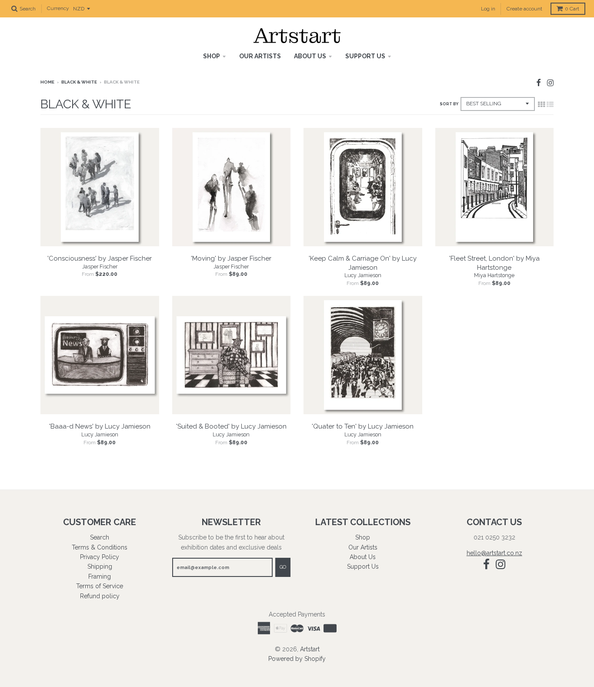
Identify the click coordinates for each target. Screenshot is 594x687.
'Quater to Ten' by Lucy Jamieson (363, 426)
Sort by (449, 104)
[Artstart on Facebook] (538, 83)
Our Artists (260, 56)
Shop (211, 56)
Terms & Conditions (99, 547)
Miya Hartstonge (494, 275)
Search (99, 537)
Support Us (365, 56)
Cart (572, 9)
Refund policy (100, 596)
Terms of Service (99, 586)
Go (283, 567)
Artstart (310, 649)
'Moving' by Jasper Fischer (231, 258)
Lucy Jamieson (362, 275)
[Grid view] (541, 104)
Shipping (99, 566)
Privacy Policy (99, 556)
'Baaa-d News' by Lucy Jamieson (99, 426)
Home (47, 82)
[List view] (550, 104)
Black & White (79, 82)
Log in (488, 9)
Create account (524, 9)
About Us (310, 56)
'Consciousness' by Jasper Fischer (99, 258)
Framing (99, 576)
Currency (58, 9)
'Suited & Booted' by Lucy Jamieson (231, 426)
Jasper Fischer (99, 267)
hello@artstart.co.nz (494, 553)
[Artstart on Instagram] (550, 83)
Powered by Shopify (297, 658)
